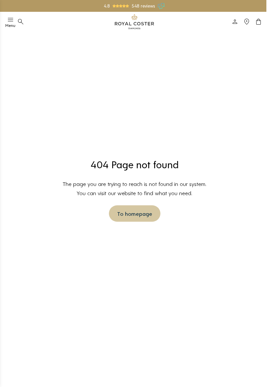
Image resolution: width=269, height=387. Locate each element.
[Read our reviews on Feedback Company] (161, 6)
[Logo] (134, 21)
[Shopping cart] (258, 21)
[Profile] (235, 21)
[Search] (21, 22)
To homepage (134, 213)
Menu (10, 25)
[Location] (246, 21)
